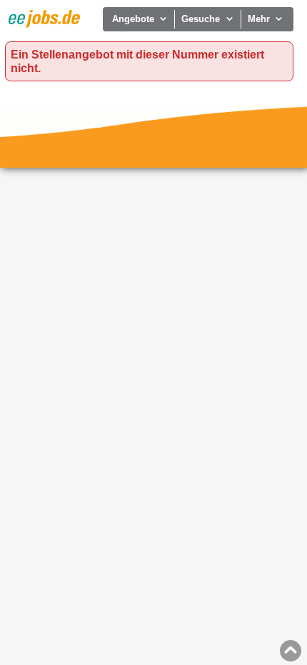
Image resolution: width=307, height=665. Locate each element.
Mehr (259, 19)
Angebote (133, 19)
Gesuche (200, 19)
